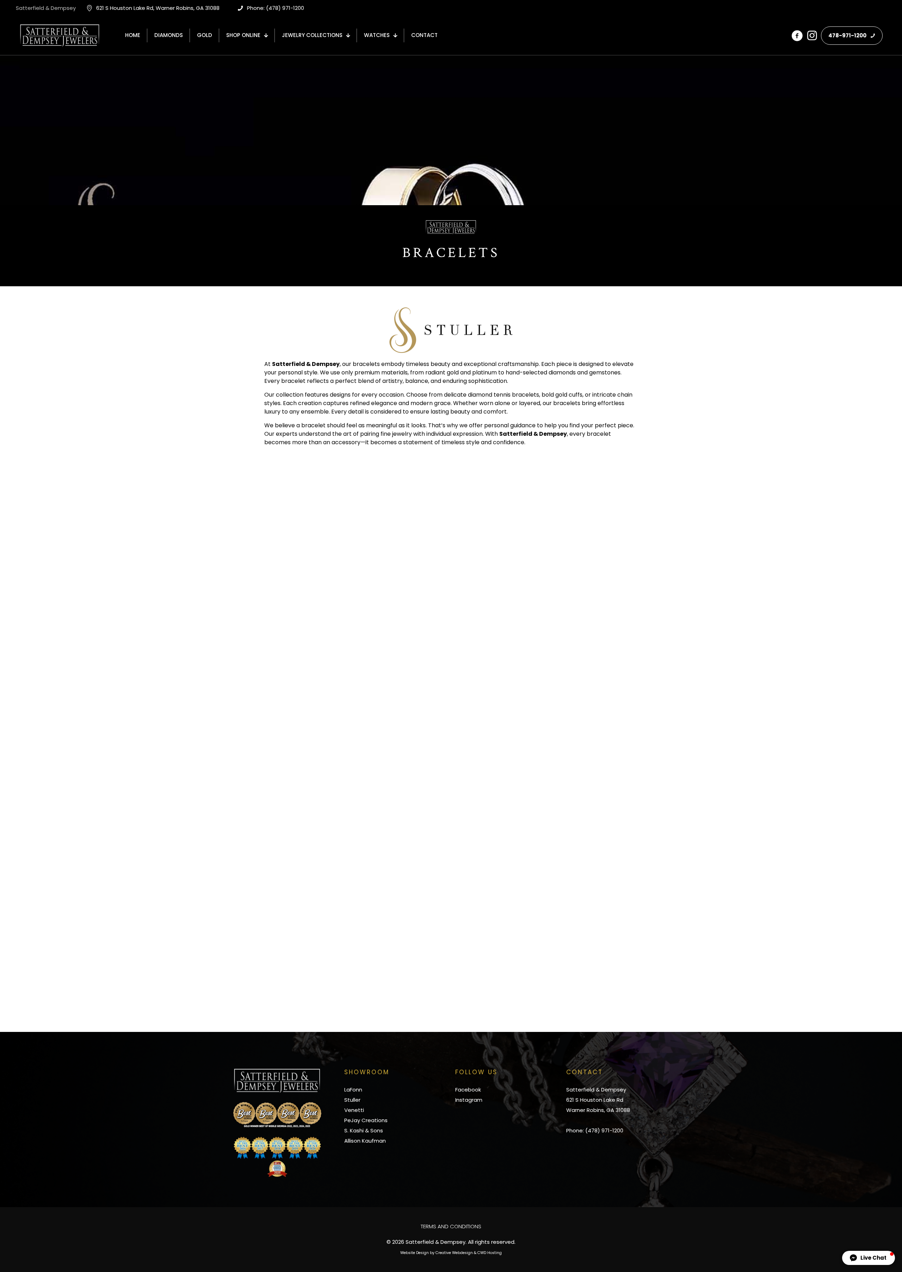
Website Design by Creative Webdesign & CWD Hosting (451, 1252)
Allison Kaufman (365, 1140)
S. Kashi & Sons (363, 1130)
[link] (277, 1115)
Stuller (352, 1099)
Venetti (354, 1110)
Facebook (468, 1089)
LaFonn (353, 1089)
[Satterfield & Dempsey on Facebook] (797, 35)
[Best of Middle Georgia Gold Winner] (277, 1115)
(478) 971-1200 (604, 1130)
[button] (868, 1258)
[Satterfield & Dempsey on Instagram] (811, 35)
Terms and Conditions (451, 1226)
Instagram (468, 1099)
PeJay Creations (366, 1120)
